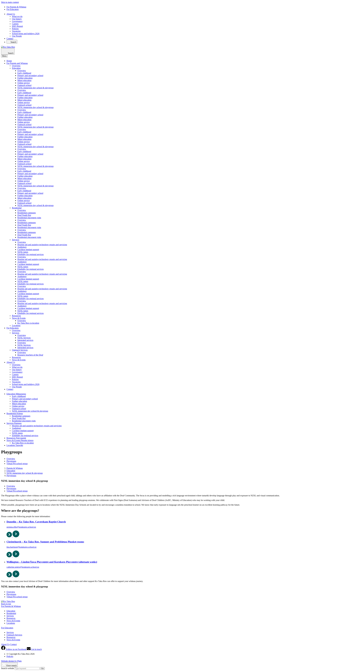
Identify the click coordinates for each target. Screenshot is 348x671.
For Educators (13, 9)
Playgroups (11, 461)
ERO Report (17, 26)
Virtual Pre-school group (17, 463)
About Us (11, 14)
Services (15, 240)
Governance (17, 21)
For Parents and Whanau (17, 63)
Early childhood (24, 73)
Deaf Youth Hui (24, 215)
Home (9, 61)
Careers (15, 24)
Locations (16, 325)
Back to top (6, 604)
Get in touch (36, 649)
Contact (10, 38)
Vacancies (16, 31)
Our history (17, 19)
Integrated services (25, 340)
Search (13, 42)
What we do (17, 16)
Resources (16, 316)
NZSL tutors (22, 252)
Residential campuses (26, 213)
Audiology (22, 247)
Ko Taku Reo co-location (28, 323)
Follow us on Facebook (16, 649)
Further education (24, 78)
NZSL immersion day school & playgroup (35, 88)
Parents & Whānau (15, 468)
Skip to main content (10, 2)
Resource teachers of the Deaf (30, 355)
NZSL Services (24, 338)
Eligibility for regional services (30, 254)
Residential (16, 208)
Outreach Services (20, 350)
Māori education (24, 80)
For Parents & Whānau (16, 7)
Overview (16, 66)
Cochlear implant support (28, 249)
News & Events (19, 318)
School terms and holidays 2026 (25, 33)
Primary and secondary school (30, 75)
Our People (17, 36)
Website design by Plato (11, 661)
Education (16, 68)
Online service (23, 83)
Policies (15, 29)
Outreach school (24, 85)
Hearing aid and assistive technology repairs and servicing (42, 244)
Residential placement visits (29, 217)
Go (42, 668)
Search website (7, 668)
